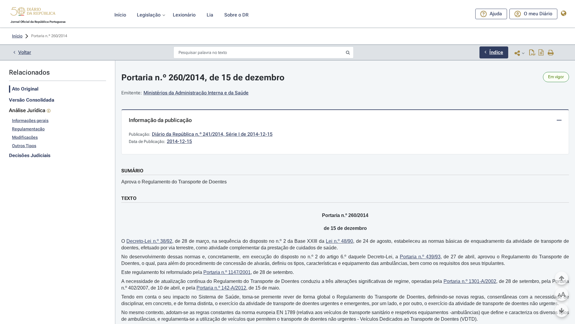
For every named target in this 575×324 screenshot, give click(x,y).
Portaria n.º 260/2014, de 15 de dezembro (203, 77)
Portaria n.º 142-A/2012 (221, 287)
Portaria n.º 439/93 (420, 256)
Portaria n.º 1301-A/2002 (470, 281)
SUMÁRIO (132, 171)
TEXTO (129, 198)
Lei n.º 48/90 (339, 241)
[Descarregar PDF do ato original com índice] (541, 53)
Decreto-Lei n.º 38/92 (149, 241)
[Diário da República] (32, 12)
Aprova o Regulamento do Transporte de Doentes (174, 181)
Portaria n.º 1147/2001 (227, 272)
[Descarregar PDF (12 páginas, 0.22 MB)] (532, 53)
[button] (32, 12)
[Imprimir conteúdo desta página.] (551, 53)
